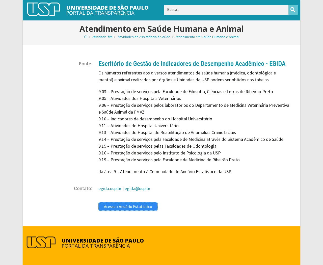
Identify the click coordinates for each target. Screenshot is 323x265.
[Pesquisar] (293, 10)
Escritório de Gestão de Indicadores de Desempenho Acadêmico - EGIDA (192, 63)
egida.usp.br (109, 188)
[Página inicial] (85, 37)
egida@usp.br (137, 188)
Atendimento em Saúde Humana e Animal (207, 37)
